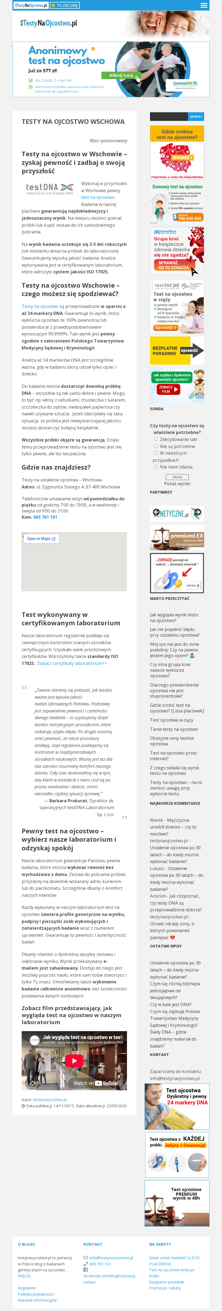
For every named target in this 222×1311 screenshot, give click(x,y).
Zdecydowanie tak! (178, 439)
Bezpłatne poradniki (166, 1282)
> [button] (197, 512)
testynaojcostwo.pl (50, 1099)
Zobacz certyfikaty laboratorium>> (72, 663)
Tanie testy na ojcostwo (174, 729)
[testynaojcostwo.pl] (31, 5)
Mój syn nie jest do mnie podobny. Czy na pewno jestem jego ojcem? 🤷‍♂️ (174, 649)
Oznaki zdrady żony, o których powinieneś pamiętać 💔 (172, 930)
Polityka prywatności (36, 1294)
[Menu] (203, 5)
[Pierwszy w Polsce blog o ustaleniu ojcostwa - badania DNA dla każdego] (111, 38)
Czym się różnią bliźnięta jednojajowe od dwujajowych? (175, 990)
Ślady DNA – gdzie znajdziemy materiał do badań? (173, 1039)
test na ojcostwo (98, 197)
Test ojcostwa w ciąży (171, 720)
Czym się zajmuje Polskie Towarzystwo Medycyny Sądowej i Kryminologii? (175, 1018)
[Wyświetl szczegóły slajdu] (177, 514)
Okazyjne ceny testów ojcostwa (172, 741)
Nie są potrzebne (177, 446)
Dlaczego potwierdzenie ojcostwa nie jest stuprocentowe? (174, 690)
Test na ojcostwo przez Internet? (173, 756)
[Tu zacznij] (65, 5)
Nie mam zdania (176, 467)
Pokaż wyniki (177, 484)
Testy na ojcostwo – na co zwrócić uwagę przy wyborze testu (176, 788)
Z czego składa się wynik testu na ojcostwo (174, 770)
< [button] (157, 512)
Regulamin (27, 1287)
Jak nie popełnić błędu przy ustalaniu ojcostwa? (175, 632)
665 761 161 (45, 517)
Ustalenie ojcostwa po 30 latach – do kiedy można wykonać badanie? (175, 854)
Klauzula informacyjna (37, 1300)
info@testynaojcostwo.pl (111, 1257)
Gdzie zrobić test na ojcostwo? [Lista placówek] (177, 708)
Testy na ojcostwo (40, 306)
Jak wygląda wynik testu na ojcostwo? (174, 617)
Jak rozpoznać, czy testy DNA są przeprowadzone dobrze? (176, 903)
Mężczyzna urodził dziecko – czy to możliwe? (173, 827)
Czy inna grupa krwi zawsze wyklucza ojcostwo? (170, 670)
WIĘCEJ (24, 1275)
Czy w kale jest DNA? (171, 1004)
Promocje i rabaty (165, 1287)
